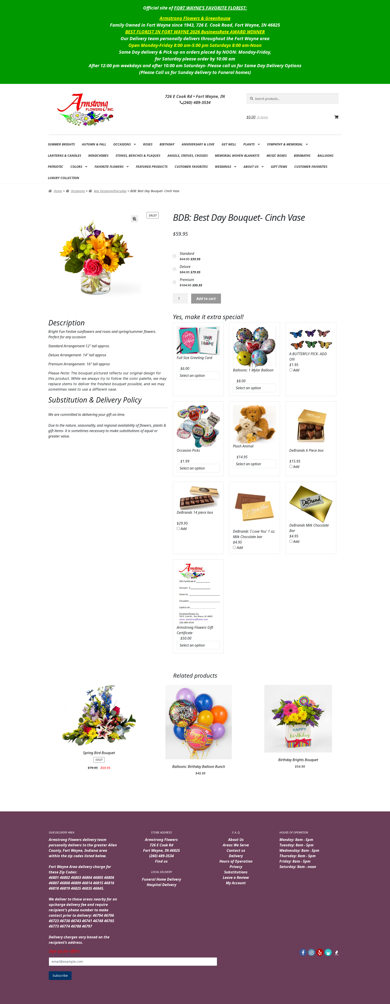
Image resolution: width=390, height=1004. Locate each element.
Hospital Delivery (161, 884)
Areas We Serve (236, 845)
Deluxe (185, 266)
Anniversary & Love (198, 144)
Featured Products (151, 166)
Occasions (122, 144)
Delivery (236, 855)
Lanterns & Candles (64, 155)
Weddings (223, 166)
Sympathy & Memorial (285, 144)
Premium (187, 279)
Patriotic (55, 166)
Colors (76, 166)
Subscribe (60, 975)
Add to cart (206, 298)
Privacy (236, 866)
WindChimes (98, 155)
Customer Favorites (191, 166)
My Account (236, 882)
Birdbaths (302, 155)
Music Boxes (277, 155)
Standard (187, 253)
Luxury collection (63, 178)
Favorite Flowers (109, 166)
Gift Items (279, 166)
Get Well (229, 144)
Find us (161, 861)
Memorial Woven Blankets (237, 155)
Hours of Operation (236, 861)
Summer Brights (61, 144)
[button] (134, 218)
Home (58, 191)
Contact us (236, 850)
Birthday (167, 144)
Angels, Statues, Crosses (187, 155)
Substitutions (236, 872)
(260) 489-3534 (161, 855)
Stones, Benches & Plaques (138, 155)
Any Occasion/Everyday (110, 191)
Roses (147, 144)
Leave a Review (236, 877)
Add (295, 370)
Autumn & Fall (94, 144)
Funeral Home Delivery (161, 879)
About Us (251, 166)
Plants (249, 144)
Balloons (325, 155)
